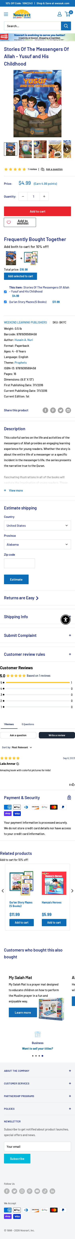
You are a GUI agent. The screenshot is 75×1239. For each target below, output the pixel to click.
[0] (67, 14)
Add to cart (37, 211)
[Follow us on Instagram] (22, 1191)
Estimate (16, 579)
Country (9, 516)
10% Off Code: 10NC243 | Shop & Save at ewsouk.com (37, 3)
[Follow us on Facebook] (7, 1191)
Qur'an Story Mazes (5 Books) (27, 302)
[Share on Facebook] (45, 410)
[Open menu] (6, 14)
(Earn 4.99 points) (45, 183)
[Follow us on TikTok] (45, 1191)
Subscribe (17, 1158)
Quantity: (10, 196)
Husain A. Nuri (24, 340)
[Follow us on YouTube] (37, 1191)
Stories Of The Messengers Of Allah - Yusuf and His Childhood (39, 289)
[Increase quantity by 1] (44, 196)
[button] (10, 149)
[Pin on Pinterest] (53, 410)
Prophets (21, 362)
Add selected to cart (20, 276)
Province (10, 535)
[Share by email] (68, 410)
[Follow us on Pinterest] (29, 1191)
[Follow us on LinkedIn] (52, 1191)
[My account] (60, 14)
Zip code (9, 554)
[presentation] (3, 890)
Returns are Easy (19, 597)
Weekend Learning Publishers (25, 322)
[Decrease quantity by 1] (23, 196)
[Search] (66, 26)
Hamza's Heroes (51, 902)
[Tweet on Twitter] (60, 410)
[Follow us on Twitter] (14, 1191)
